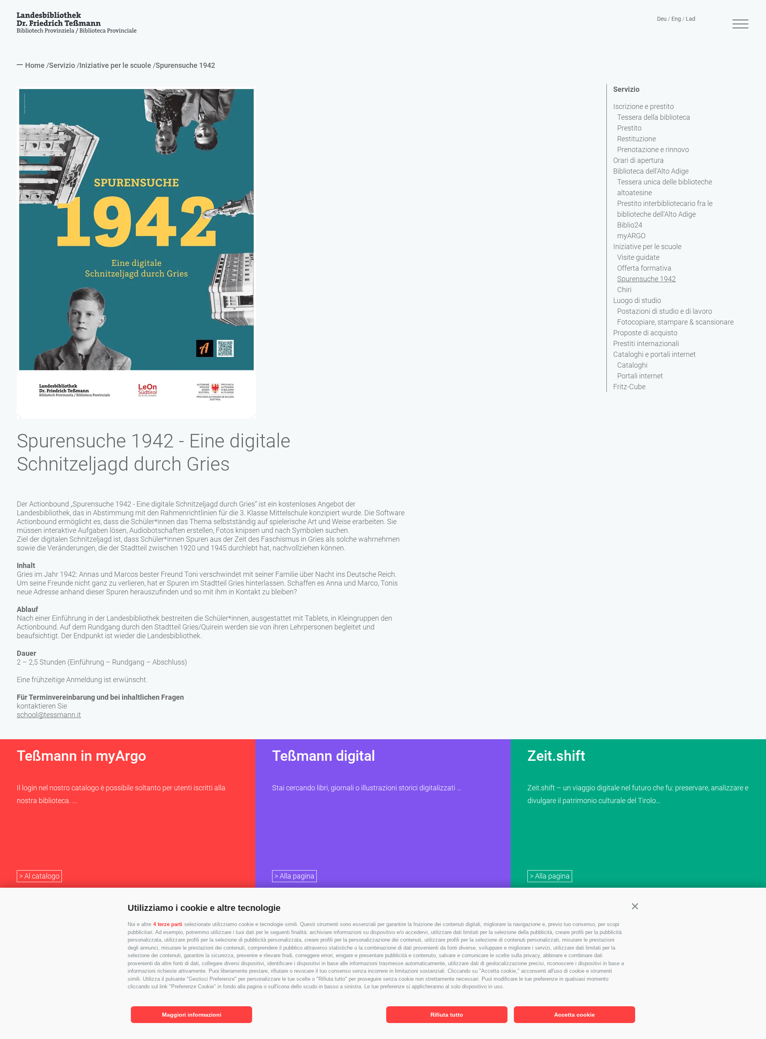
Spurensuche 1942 (646, 279)
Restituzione (636, 139)
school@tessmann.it (49, 714)
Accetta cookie (574, 1014)
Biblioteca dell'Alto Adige (651, 171)
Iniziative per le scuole (647, 246)
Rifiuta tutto (446, 1014)
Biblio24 (629, 225)
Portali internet (640, 376)
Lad (690, 19)
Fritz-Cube (629, 386)
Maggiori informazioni (191, 1014)
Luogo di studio (637, 300)
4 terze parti (167, 924)
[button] (634, 906)
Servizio (626, 89)
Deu (662, 19)
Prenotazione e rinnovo (653, 149)
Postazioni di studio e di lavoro (664, 311)
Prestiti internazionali (646, 343)
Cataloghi (632, 365)
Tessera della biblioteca (653, 117)
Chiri (624, 289)
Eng (676, 19)
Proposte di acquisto (645, 333)
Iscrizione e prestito (643, 106)
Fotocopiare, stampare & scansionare (675, 322)
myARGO (631, 236)
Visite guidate (638, 257)
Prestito (629, 128)
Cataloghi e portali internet (654, 354)
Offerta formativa (644, 268)
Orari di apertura (638, 160)
